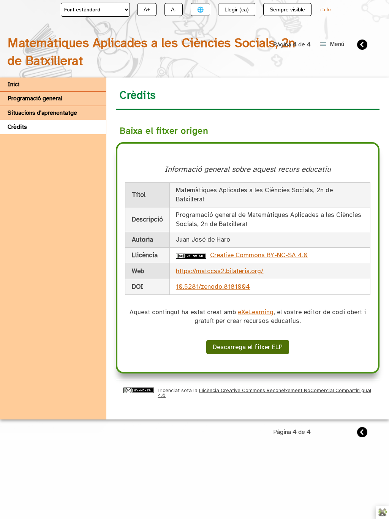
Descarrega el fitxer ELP (248, 347)
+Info (324, 9)
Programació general (35, 98)
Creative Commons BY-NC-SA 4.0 (259, 255)
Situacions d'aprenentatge (42, 113)
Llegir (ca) (237, 9)
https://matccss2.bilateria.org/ (219, 271)
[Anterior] (363, 46)
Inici (13, 84)
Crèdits (17, 127)
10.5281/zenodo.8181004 (213, 287)
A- (173, 9)
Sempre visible (287, 9)
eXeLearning (256, 312)
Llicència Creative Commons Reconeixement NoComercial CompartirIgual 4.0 (264, 393)
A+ (147, 9)
